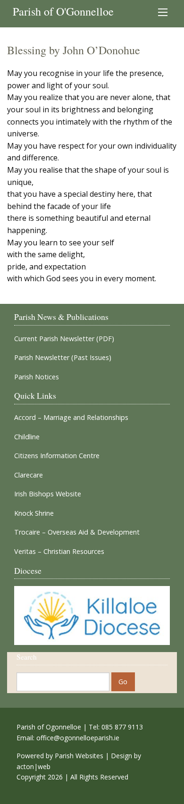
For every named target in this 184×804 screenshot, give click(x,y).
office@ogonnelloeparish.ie (77, 737)
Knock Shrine (34, 513)
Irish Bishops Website (47, 494)
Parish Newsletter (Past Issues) (62, 357)
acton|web (33, 766)
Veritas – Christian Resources (59, 551)
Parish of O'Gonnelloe (63, 11)
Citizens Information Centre (57, 455)
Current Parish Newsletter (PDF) (64, 338)
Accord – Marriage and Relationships (71, 417)
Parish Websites (79, 755)
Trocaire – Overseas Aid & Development (77, 532)
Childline (27, 437)
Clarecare (28, 475)
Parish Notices (36, 377)
